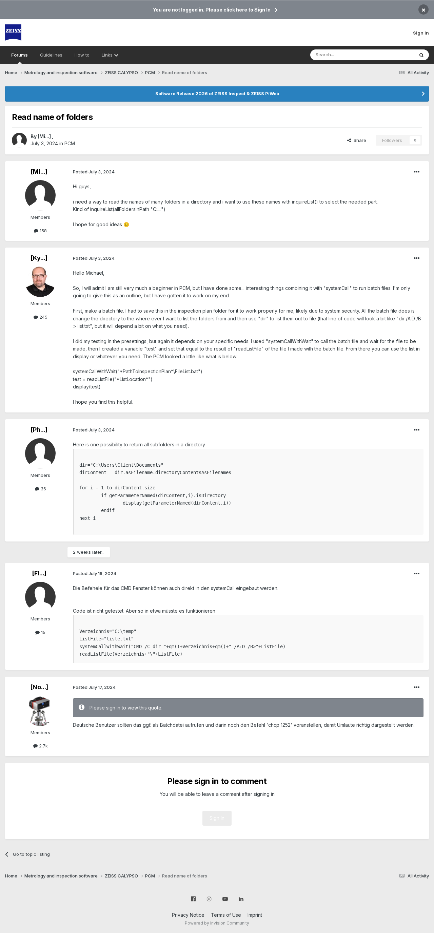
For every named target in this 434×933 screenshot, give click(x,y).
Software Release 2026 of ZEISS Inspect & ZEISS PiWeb (217, 93)
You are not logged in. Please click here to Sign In (212, 10)
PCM (69, 143)
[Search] (421, 54)
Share (358, 140)
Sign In (421, 33)
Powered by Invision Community (217, 923)
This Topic (394, 54)
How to (82, 55)
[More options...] (416, 172)
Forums (19, 55)
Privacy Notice (188, 915)
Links (108, 55)
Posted (94, 171)
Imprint (255, 915)
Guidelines (51, 55)
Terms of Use (226, 915)
